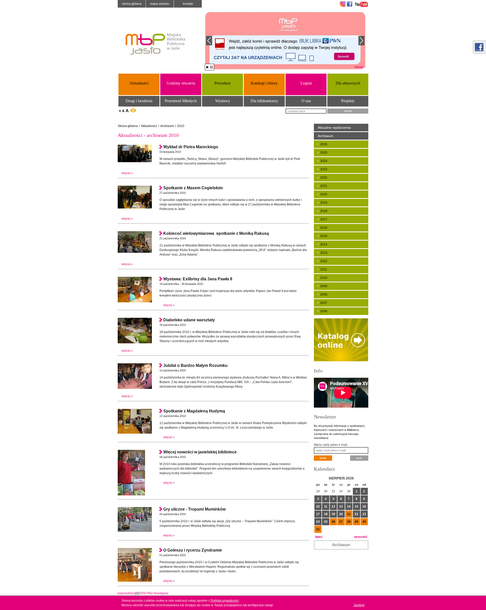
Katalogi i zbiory (264, 83)
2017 (323, 219)
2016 (323, 227)
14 (349, 506)
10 (318, 506)
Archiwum (167, 126)
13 (341, 506)
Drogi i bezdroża (139, 101)
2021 (323, 186)
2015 (323, 236)
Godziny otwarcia (181, 83)
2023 (323, 169)
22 (356, 514)
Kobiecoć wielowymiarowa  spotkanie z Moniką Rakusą (216, 233)
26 (333, 521)
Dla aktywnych (348, 83)
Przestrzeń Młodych (181, 101)
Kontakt (188, 4)
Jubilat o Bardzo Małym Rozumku (195, 365)
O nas (306, 101)
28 (349, 521)
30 (364, 521)
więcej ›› (360, 66)
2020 (323, 194)
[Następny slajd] (361, 40)
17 (318, 514)
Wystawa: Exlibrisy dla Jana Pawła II (197, 279)
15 (356, 506)
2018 (323, 211)
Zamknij (359, 605)
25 (326, 521)
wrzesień (360, 537)
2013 (323, 253)
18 (326, 514)
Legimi (306, 83)
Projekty (348, 101)
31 (318, 529)
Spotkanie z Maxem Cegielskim (193, 188)
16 (364, 506)
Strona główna (131, 4)
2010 (180, 126)
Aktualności (139, 83)
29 (356, 521)
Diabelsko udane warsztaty (189, 320)
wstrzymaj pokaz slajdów (211, 67)
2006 (323, 311)
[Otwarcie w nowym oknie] (342, 4)
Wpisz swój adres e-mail (330, 445)
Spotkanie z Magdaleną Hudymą (194, 411)
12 (333, 506)
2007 (323, 303)
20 (341, 514)
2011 (323, 269)
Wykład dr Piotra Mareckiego (190, 147)
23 (364, 514)
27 (341, 521)
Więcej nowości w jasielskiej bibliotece (200, 452)
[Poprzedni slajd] (209, 40)
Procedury (222, 83)
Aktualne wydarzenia (334, 127)
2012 (323, 261)
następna (161, 593)
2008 (323, 294)
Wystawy (222, 101)
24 (318, 521)
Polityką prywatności (225, 600)
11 (325, 506)
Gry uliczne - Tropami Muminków (194, 509)
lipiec (319, 537)
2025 (323, 152)
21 (349, 514)
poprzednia (125, 593)
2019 (323, 202)
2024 (323, 161)
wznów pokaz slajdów (207, 67)
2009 (323, 286)
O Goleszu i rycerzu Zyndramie (192, 550)
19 (333, 514)
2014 (323, 244)
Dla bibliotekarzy (264, 101)
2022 (323, 177)
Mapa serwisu (159, 4)
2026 (323, 144)
